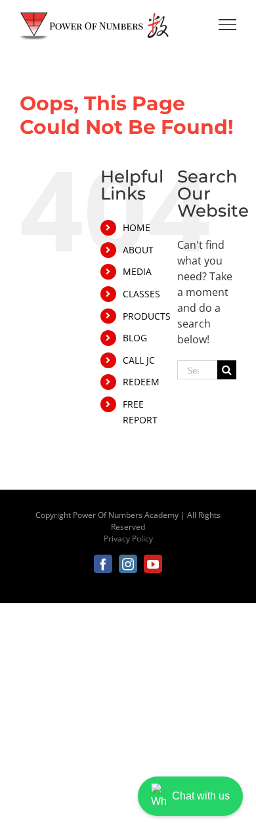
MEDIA (137, 271)
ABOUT (138, 250)
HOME (136, 227)
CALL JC (139, 360)
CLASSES (141, 293)
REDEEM (141, 381)
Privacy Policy (128, 538)
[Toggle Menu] (227, 24)
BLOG (135, 337)
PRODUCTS (147, 316)
